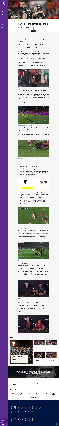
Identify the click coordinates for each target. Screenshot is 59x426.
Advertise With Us (27, 424)
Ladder (2, 11)
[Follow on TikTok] (17, 401)
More (2, 20)
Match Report (20, 20)
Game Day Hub (3, 19)
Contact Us (23, 424)
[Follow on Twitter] (21, 401)
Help (20, 424)
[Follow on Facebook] (19, 401)
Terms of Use (11, 424)
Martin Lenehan (23, 28)
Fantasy (2, 14)
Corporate (2, 27)
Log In (3, 422)
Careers (18, 424)
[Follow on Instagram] (23, 401)
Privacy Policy (15, 424)
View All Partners (33, 397)
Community (3, 17)
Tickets (2, 24)
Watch (2, 8)
